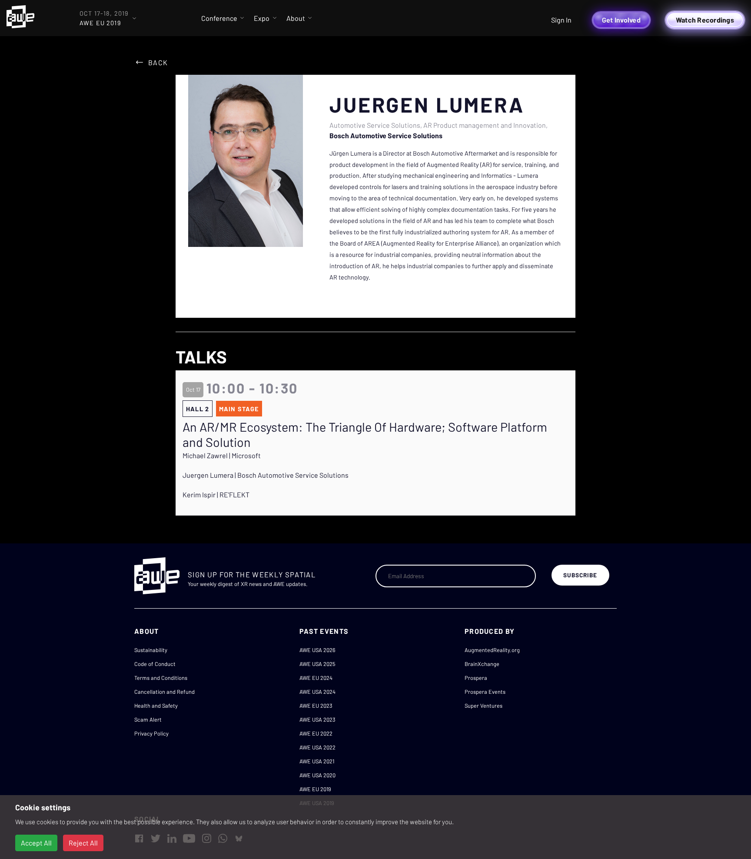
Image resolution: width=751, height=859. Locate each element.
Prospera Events (485, 691)
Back (158, 62)
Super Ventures (483, 705)
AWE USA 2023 (317, 719)
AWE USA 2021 (316, 761)
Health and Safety (156, 705)
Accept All (36, 843)
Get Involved (621, 20)
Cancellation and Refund (164, 691)
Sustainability (150, 649)
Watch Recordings (705, 20)
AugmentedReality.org (492, 649)
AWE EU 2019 (315, 789)
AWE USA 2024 (317, 691)
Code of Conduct (155, 663)
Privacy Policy (151, 733)
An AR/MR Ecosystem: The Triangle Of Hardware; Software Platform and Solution (365, 434)
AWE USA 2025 (317, 663)
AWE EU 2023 (315, 705)
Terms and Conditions (160, 677)
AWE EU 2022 (315, 733)
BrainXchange (482, 663)
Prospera (476, 677)
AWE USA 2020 (317, 775)
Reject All (83, 843)
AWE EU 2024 (315, 677)
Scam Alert (148, 719)
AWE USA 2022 (317, 747)
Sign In (561, 20)
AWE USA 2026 (317, 649)
